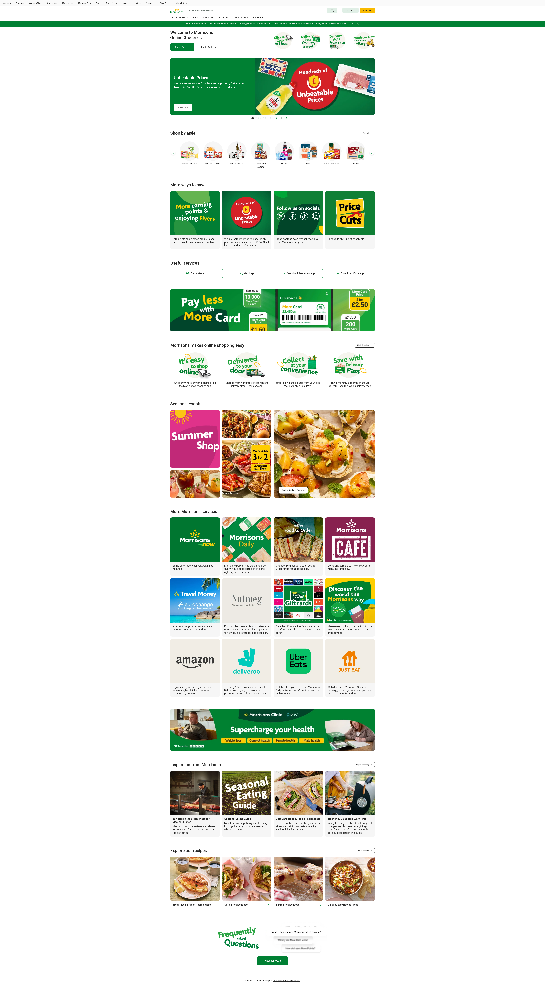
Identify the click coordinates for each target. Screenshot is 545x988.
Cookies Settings (397, 983)
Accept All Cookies (438, 983)
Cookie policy (228, 982)
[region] (272, 983)
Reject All (417, 983)
